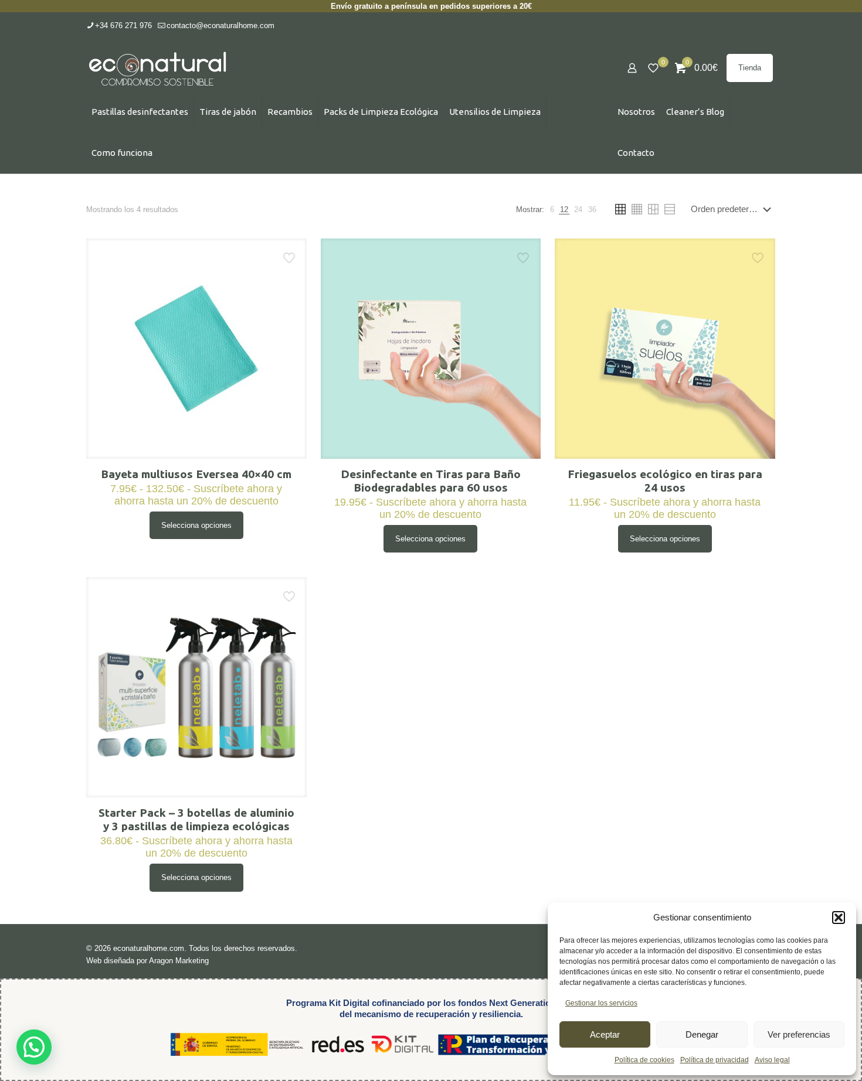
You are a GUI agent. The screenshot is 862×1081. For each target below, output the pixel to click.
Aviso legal (772, 1060)
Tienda (749, 67)
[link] (552, 209)
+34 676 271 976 (123, 25)
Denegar (701, 1034)
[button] (838, 917)
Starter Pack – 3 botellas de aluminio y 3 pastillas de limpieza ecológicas (196, 819)
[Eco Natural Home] (158, 68)
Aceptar (605, 1034)
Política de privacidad (714, 1060)
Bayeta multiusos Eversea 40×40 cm (196, 474)
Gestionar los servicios (601, 1003)
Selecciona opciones (196, 525)
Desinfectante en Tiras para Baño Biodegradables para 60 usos (431, 481)
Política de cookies (644, 1060)
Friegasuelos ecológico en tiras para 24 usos (665, 481)
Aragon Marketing (179, 960)
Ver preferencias (799, 1034)
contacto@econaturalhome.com (220, 25)
